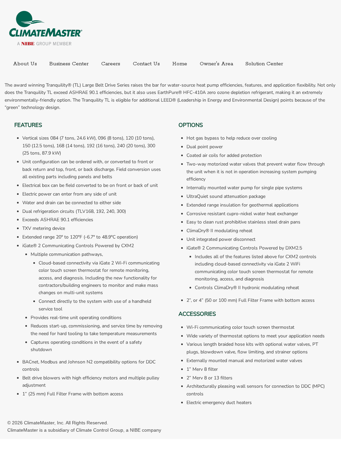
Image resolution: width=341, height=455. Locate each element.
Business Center (69, 64)
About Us (25, 64)
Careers (110, 64)
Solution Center (264, 64)
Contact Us (146, 64)
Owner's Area (216, 64)
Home (179, 64)
